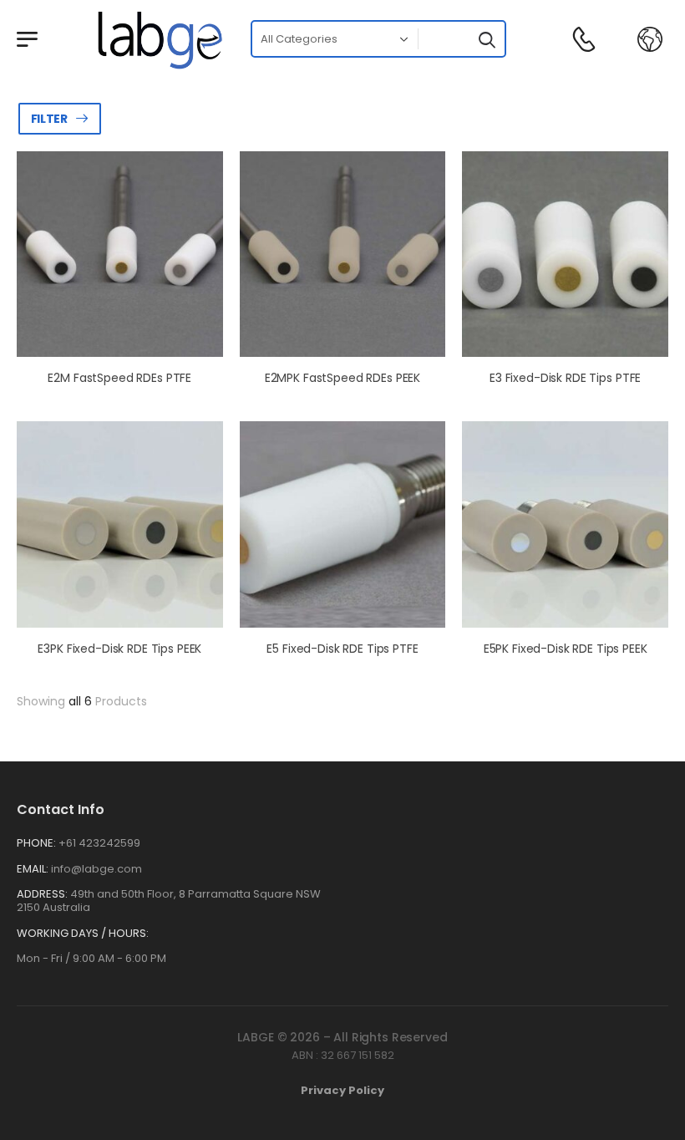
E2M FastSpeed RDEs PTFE (119, 377)
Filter (49, 118)
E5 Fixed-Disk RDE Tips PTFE (342, 648)
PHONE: (36, 843)
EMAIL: (32, 869)
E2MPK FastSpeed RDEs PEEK (343, 377)
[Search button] (485, 39)
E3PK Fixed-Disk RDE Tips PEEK (119, 648)
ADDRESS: (42, 894)
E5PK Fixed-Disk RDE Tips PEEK (565, 648)
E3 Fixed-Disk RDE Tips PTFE (565, 377)
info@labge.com (96, 869)
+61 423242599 (99, 843)
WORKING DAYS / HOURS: (83, 933)
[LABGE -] (160, 38)
